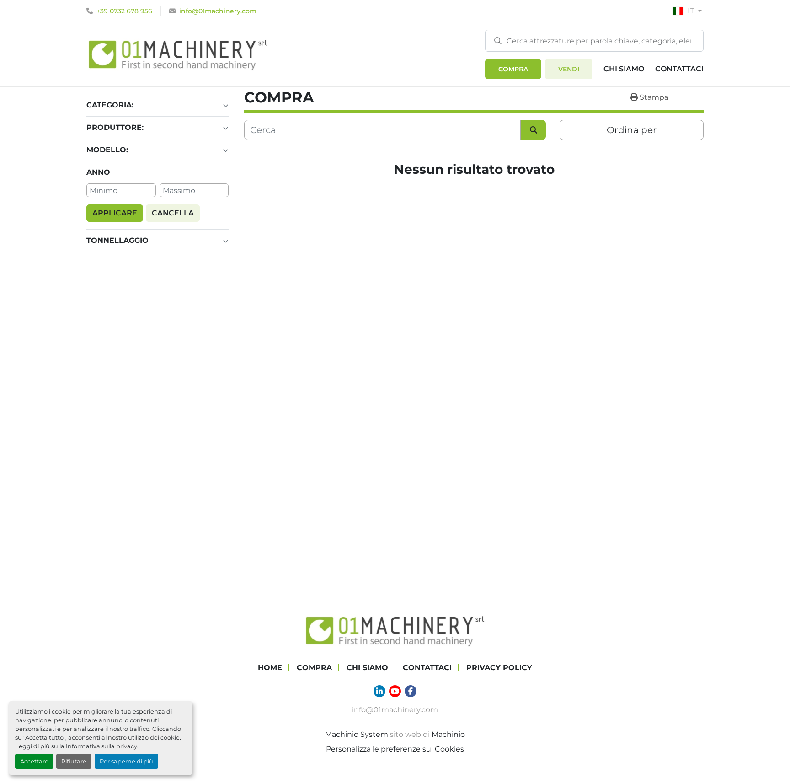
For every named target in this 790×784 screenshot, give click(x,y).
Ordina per (632, 129)
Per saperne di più (126, 761)
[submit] (497, 40)
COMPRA (513, 69)
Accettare (34, 761)
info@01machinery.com (217, 11)
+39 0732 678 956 (124, 11)
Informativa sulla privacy (101, 746)
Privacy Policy (499, 667)
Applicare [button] (114, 213)
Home (270, 667)
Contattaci (679, 68)
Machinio (448, 734)
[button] (513, 69)
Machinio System (356, 734)
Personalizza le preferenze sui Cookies (395, 749)
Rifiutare (73, 761)
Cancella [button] (173, 213)
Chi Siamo (623, 68)
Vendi (568, 69)
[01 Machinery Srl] (395, 630)
